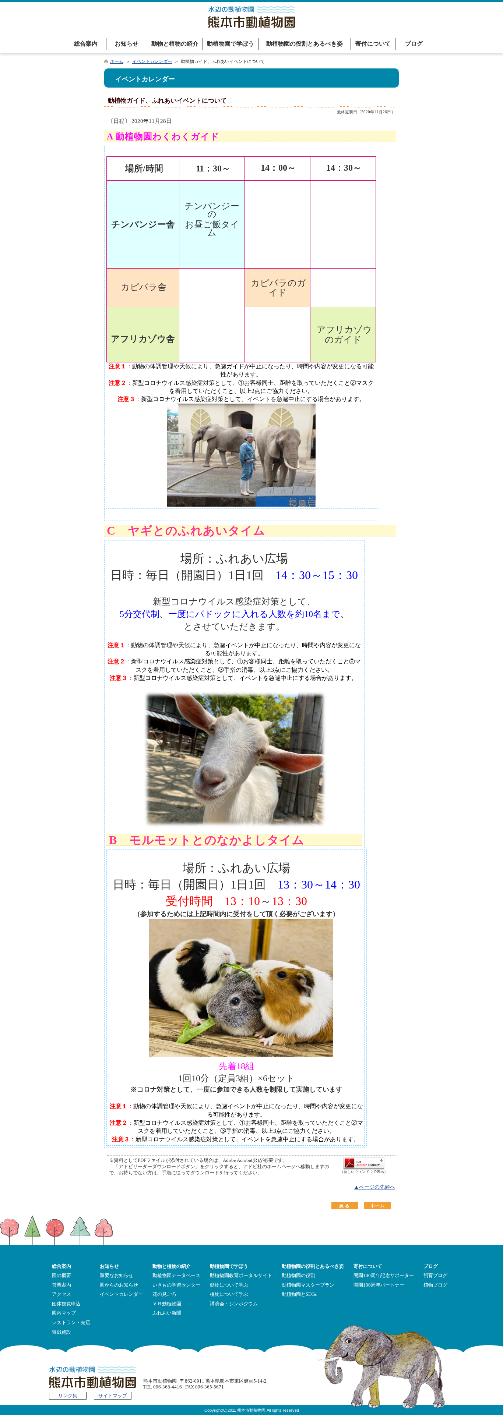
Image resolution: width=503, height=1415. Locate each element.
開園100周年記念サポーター (383, 1275)
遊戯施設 (61, 1332)
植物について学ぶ (229, 1294)
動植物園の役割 (298, 1275)
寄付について (373, 43)
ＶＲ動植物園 (166, 1303)
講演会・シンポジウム (234, 1303)
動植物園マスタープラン (308, 1285)
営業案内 (61, 1285)
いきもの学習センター (176, 1285)
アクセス (61, 1294)
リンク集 (67, 1395)
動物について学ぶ (229, 1285)
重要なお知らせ (116, 1275)
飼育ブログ (435, 1275)
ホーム (116, 61)
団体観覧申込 (66, 1303)
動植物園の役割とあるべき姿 (304, 43)
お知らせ (126, 43)
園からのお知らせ (119, 1285)
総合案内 (86, 43)
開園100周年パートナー (378, 1285)
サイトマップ (112, 1395)
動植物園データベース (176, 1275)
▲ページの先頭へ (374, 1187)
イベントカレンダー (152, 61)
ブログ (414, 43)
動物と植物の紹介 (174, 43)
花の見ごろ (164, 1294)
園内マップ (64, 1313)
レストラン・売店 (71, 1322)
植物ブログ (435, 1285)
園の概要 (61, 1275)
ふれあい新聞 (166, 1313)
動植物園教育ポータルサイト (241, 1275)
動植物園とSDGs (299, 1294)
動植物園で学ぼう (230, 43)
